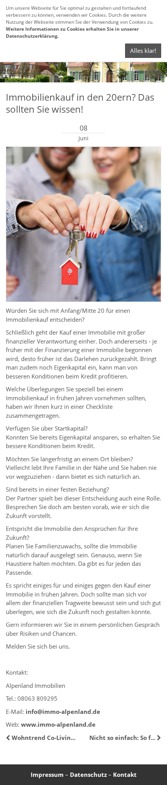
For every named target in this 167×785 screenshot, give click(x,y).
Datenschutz (88, 774)
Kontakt (125, 774)
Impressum (47, 774)
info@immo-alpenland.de (63, 711)
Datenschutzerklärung (31, 36)
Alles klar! (143, 50)
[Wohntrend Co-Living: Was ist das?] (9, 737)
